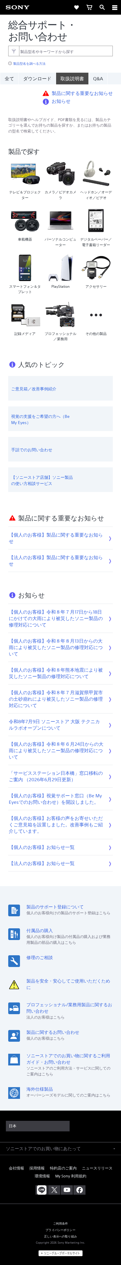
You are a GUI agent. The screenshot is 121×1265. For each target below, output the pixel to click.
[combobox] (60, 51)
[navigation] (115, 7)
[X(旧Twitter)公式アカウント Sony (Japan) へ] (54, 1190)
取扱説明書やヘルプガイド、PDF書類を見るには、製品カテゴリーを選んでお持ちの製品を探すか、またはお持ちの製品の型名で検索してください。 (59, 125)
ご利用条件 (60, 1223)
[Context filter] (13, 51)
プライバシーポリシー (60, 1230)
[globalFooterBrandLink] (60, 1253)
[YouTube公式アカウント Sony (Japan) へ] (67, 1190)
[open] (63, 7)
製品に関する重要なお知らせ (82, 93)
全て (9, 78)
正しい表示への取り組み (60, 1236)
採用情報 (37, 1168)
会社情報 (16, 1168)
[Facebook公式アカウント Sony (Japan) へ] (79, 1190)
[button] (109, 1245)
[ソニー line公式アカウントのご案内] (42, 1190)
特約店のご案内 (63, 1168)
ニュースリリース (97, 1168)
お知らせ (61, 101)
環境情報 (42, 1176)
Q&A (98, 78)
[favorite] (76, 7)
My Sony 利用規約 (70, 1176)
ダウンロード (37, 78)
